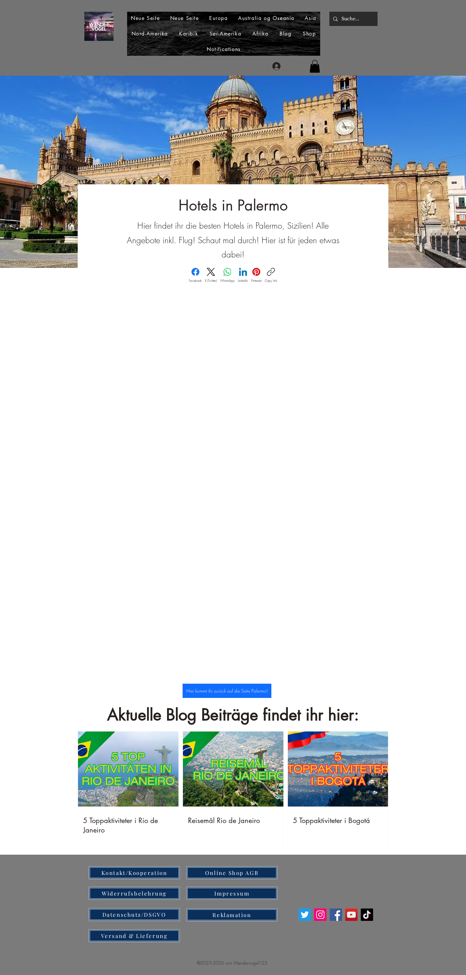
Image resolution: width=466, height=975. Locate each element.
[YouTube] (351, 915)
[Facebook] (336, 915)
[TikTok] (367, 915)
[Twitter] (305, 915)
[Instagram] (320, 915)
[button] (314, 66)
